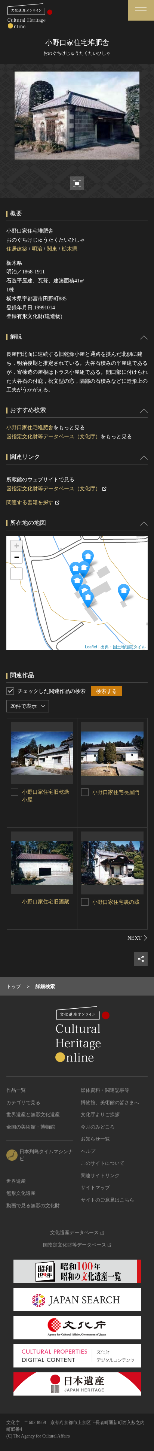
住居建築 (16, 249)
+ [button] (16, 546)
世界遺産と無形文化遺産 (33, 1114)
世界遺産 (16, 1181)
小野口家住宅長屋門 (115, 792)
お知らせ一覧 (95, 1139)
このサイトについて (102, 1163)
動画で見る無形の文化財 (33, 1205)
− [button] (16, 557)
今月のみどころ (98, 1127)
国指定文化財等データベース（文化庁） (53, 436)
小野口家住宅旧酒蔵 (45, 902)
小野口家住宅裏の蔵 (115, 902)
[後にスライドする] (137, 937)
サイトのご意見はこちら (107, 1200)
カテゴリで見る (23, 1102)
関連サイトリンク (100, 1175)
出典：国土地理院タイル (123, 646)
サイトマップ (95, 1187)
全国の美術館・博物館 (30, 1127)
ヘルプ (88, 1151)
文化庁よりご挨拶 (100, 1114)
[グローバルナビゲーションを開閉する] (141, 10)
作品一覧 (16, 1090)
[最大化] (16, 573)
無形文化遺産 (21, 1193)
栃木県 (69, 249)
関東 (52, 249)
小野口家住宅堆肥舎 (29, 427)
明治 (37, 249)
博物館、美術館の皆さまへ (110, 1102)
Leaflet (91, 646)
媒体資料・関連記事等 (105, 1090)
